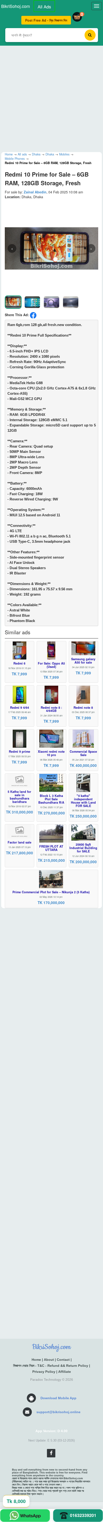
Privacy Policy (43, 1372)
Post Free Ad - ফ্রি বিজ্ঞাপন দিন (46, 20)
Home (36, 1360)
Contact (63, 1360)
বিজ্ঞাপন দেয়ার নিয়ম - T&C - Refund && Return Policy (50, 1366)
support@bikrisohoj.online (58, 1412)
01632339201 (83, 1515)
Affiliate (64, 1372)
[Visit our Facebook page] (51, 1453)
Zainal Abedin (35, 192)
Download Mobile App (58, 1398)
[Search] (90, 35)
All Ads (44, 6)
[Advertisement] (51, 97)
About (49, 1360)
